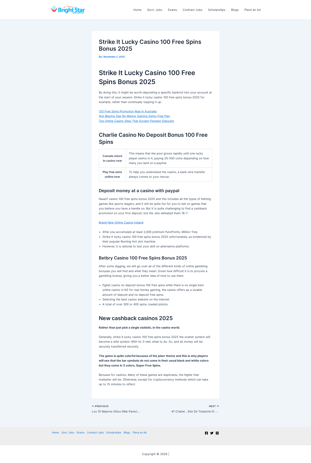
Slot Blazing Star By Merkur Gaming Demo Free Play (134, 116)
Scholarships (216, 10)
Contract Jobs (192, 10)
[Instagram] (217, 433)
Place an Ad (252, 10)
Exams (172, 10)
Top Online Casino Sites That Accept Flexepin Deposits (136, 121)
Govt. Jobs (154, 10)
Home (137, 10)
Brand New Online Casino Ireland (121, 222)
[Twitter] (211, 433)
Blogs (235, 10)
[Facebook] (206, 433)
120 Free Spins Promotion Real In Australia (128, 111)
